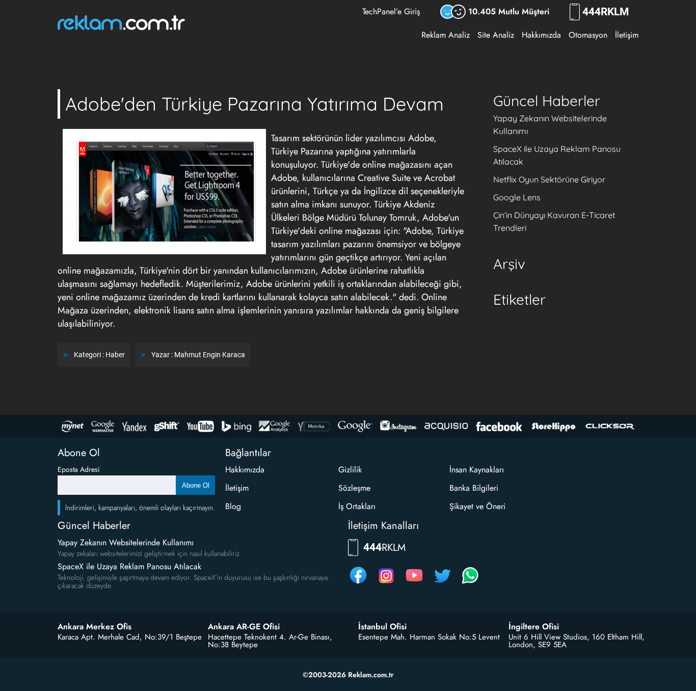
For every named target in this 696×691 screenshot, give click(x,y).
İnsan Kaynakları (476, 469)
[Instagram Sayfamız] (386, 583)
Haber (115, 355)
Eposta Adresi (79, 469)
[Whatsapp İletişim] (470, 583)
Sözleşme (354, 488)
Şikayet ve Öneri (477, 506)
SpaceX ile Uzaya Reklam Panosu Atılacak (129, 566)
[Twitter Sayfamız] (442, 583)
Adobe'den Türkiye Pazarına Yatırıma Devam (254, 103)
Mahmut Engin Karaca (209, 355)
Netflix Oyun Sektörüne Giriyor (549, 179)
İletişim (626, 35)
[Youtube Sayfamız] (414, 583)
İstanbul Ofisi (382, 627)
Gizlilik (350, 469)
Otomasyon (588, 35)
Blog (233, 506)
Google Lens (517, 197)
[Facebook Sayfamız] (358, 583)
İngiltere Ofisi (533, 627)
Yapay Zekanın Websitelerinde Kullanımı (126, 542)
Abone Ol (195, 485)
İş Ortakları (357, 506)
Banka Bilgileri (473, 488)
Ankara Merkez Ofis (94, 627)
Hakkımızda (541, 35)
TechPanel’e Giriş (391, 11)
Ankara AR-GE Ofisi (244, 627)
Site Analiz (495, 35)
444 (605, 12)
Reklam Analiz (445, 35)
